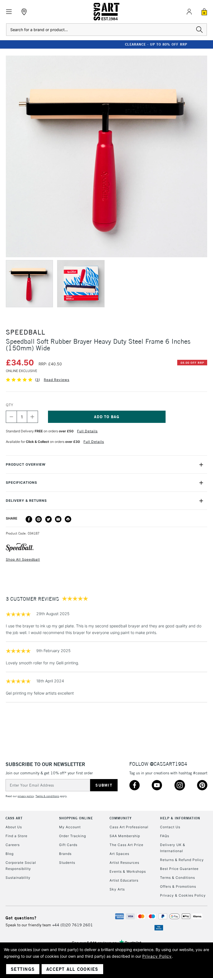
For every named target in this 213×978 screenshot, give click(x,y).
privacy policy (25, 796)
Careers (13, 845)
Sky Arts (117, 889)
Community (121, 818)
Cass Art (14, 818)
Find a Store (16, 836)
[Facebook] (29, 519)
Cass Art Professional (129, 827)
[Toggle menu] (9, 11)
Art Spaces (119, 854)
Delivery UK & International (172, 848)
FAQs (164, 836)
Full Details (87, 431)
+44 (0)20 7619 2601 (72, 924)
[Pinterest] (38, 519)
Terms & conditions (47, 796)
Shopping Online (76, 818)
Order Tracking (72, 836)
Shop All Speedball (23, 559)
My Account (70, 827)
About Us (14, 827)
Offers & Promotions (178, 886)
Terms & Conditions (177, 877)
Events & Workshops (128, 871)
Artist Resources (124, 862)
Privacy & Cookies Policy (183, 895)
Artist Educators (124, 880)
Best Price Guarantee (179, 869)
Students (67, 862)
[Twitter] (48, 519)
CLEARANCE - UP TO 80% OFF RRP (106, 44)
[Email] (58, 519)
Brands (65, 854)
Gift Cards (68, 845)
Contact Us (170, 827)
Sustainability (18, 877)
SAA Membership (125, 836)
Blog (10, 854)
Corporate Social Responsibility (21, 865)
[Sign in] (189, 11)
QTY (9, 405)
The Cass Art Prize (126, 845)
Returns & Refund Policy (182, 860)
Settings (23, 969)
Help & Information (180, 818)
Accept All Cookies (72, 969)
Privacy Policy (157, 956)
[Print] (68, 519)
